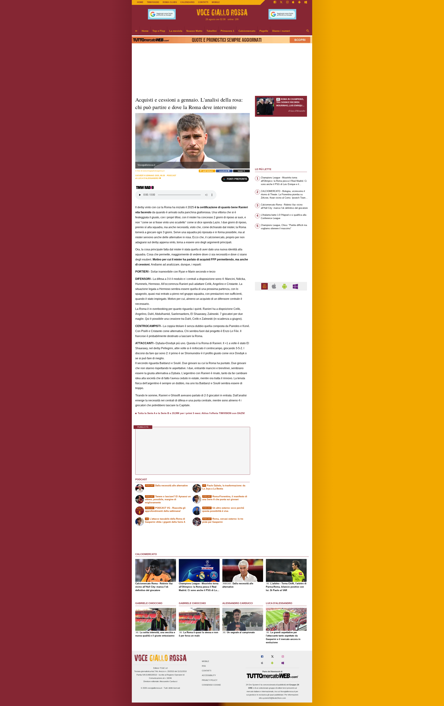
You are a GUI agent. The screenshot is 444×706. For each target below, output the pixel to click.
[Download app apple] (293, 2)
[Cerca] (307, 31)
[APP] (265, 286)
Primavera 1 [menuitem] (227, 30)
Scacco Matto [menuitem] (194, 30)
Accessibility (209, 675)
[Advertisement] (281, 427)
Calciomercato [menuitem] (246, 30)
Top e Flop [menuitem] (158, 30)
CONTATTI (203, 2)
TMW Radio (153, 2)
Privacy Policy (209, 680)
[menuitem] (136, 31)
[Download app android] (299, 2)
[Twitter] (281, 2)
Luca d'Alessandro (148, 178)
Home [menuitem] (145, 30)
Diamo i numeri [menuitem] (281, 30)
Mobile (205, 661)
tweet (240, 171)
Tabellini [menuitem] (212, 30)
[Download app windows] (305, 2)
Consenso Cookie (211, 685)
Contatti (206, 671)
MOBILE (216, 2)
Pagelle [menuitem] (263, 30)
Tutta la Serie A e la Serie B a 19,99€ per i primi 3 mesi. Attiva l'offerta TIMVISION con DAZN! (191, 413)
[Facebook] (275, 2)
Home (140, 2)
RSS (204, 666)
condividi (223, 171)
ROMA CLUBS (170, 2)
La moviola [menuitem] (175, 30)
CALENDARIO (187, 2)
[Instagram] (287, 2)
